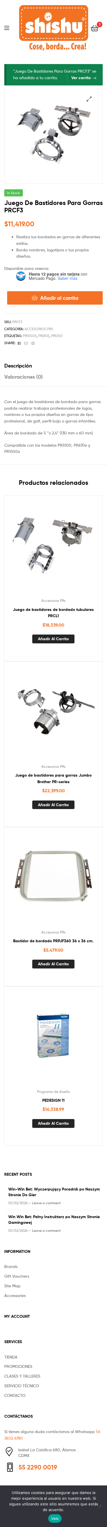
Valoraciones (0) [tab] (23, 376)
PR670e (43, 336)
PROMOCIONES (18, 1366)
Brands (10, 1266)
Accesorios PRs (39, 329)
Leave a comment (46, 1203)
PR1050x (30, 336)
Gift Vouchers (16, 1276)
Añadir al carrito (59, 298)
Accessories (15, 1295)
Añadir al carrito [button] (53, 638)
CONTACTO (14, 1395)
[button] (89, 99)
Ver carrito (81, 77)
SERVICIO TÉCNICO (21, 1385)
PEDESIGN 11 (53, 1100)
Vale (55, 1518)
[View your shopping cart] (94, 27)
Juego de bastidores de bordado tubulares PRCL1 (53, 613)
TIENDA (10, 1356)
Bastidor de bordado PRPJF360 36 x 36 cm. (53, 940)
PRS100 (57, 336)
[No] (100, 1506)
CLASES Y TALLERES (22, 1376)
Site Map (12, 1285)
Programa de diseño (53, 1091)
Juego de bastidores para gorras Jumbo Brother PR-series (53, 778)
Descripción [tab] (18, 365)
